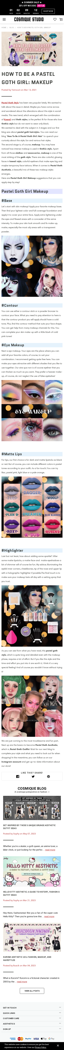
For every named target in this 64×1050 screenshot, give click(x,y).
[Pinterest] (48, 777)
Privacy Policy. (40, 1047)
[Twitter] (33, 777)
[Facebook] (18, 777)
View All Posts (32, 991)
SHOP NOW (48, 11)
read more (50, 849)
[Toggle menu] (4, 19)
